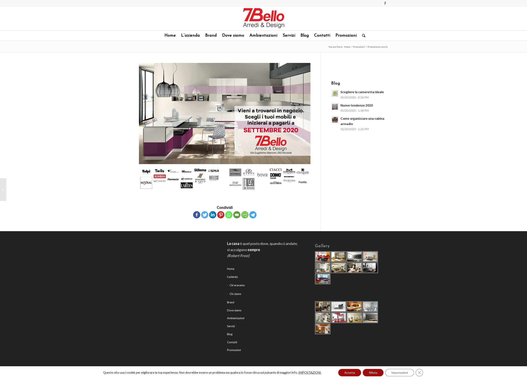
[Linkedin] (212, 214)
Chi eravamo (237, 285)
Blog (229, 334)
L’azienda (232, 276)
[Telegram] (253, 214)
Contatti (232, 342)
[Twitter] (204, 214)
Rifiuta (373, 372)
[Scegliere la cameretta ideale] (3, 189)
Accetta (349, 372)
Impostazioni (399, 372)
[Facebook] (385, 3)
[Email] (236, 214)
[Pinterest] (220, 214)
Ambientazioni (235, 318)
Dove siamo (234, 310)
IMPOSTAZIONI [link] (309, 372)
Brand (230, 302)
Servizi (231, 326)
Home (347, 46)
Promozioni (359, 46)
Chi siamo (235, 294)
